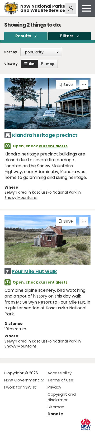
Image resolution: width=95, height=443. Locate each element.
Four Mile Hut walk (34, 271)
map (50, 64)
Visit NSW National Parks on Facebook (9, 435)
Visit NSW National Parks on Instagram (20, 435)
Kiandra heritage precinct (44, 135)
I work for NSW (18, 387)
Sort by (10, 52)
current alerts (53, 146)
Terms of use (60, 380)
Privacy (54, 387)
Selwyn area (15, 192)
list (32, 64)
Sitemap (56, 407)
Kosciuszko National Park (54, 192)
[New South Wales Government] (85, 424)
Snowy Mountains (20, 197)
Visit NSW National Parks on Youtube (32, 435)
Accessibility (60, 373)
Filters (67, 36)
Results (23, 36)
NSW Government (21, 380)
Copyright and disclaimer (62, 396)
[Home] (11, 8)
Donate (55, 414)
